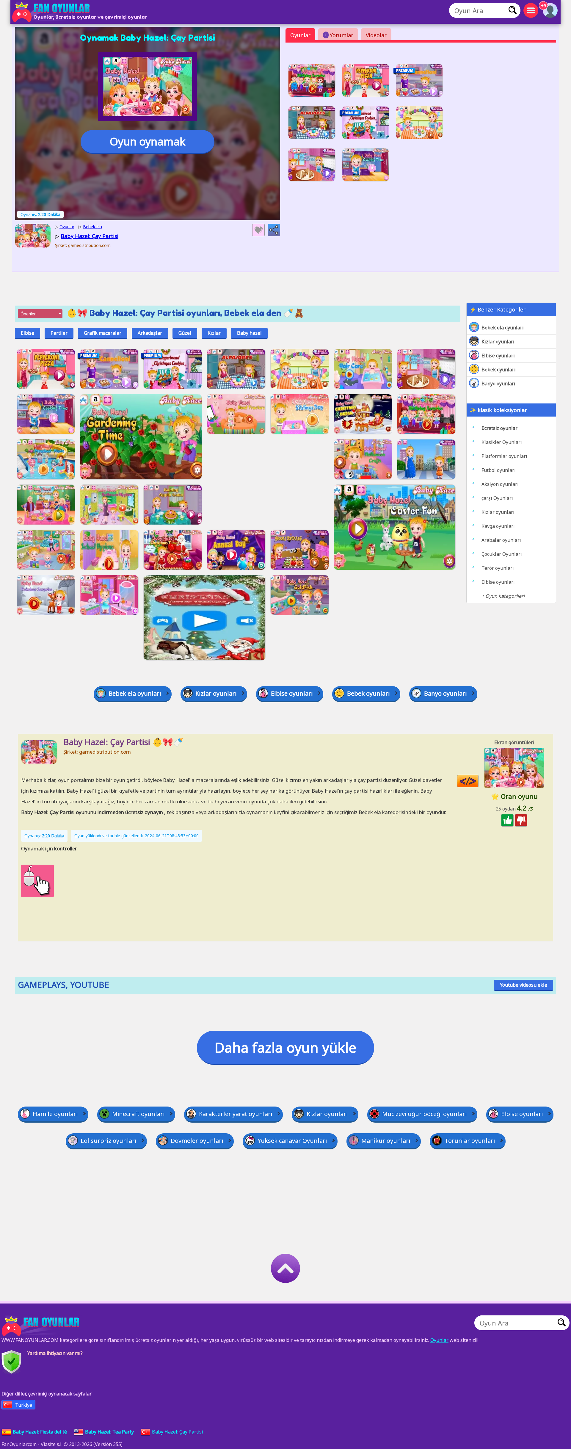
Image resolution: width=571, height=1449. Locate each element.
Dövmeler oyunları (197, 1141)
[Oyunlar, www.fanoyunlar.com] (52, 11)
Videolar (376, 35)
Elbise (27, 333)
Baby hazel (249, 333)
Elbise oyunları (498, 355)
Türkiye (23, 1405)
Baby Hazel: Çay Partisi (177, 1431)
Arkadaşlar (150, 333)
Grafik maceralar (102, 333)
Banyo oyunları (498, 383)
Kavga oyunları (498, 526)
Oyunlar (300, 35)
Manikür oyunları (385, 1141)
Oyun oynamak (147, 141)
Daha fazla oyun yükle (285, 1047)
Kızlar (214, 333)
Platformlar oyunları (504, 456)
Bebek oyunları (498, 369)
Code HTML (478, 781)
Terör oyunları (497, 568)
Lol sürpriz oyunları (109, 1141)
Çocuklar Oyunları (501, 554)
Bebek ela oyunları (502, 327)
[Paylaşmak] (274, 230)
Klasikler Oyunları (501, 442)
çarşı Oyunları (497, 498)
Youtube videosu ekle (523, 985)
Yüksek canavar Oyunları (292, 1141)
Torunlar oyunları (470, 1141)
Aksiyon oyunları (500, 484)
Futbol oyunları (498, 470)
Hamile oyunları (55, 1114)
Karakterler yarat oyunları (235, 1114)
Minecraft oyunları (138, 1114)
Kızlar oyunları (497, 341)
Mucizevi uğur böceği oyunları (424, 1114)
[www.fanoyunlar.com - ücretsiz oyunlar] (41, 1325)
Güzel (184, 333)
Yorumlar (339, 35)
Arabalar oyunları (501, 540)
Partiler (59, 333)
